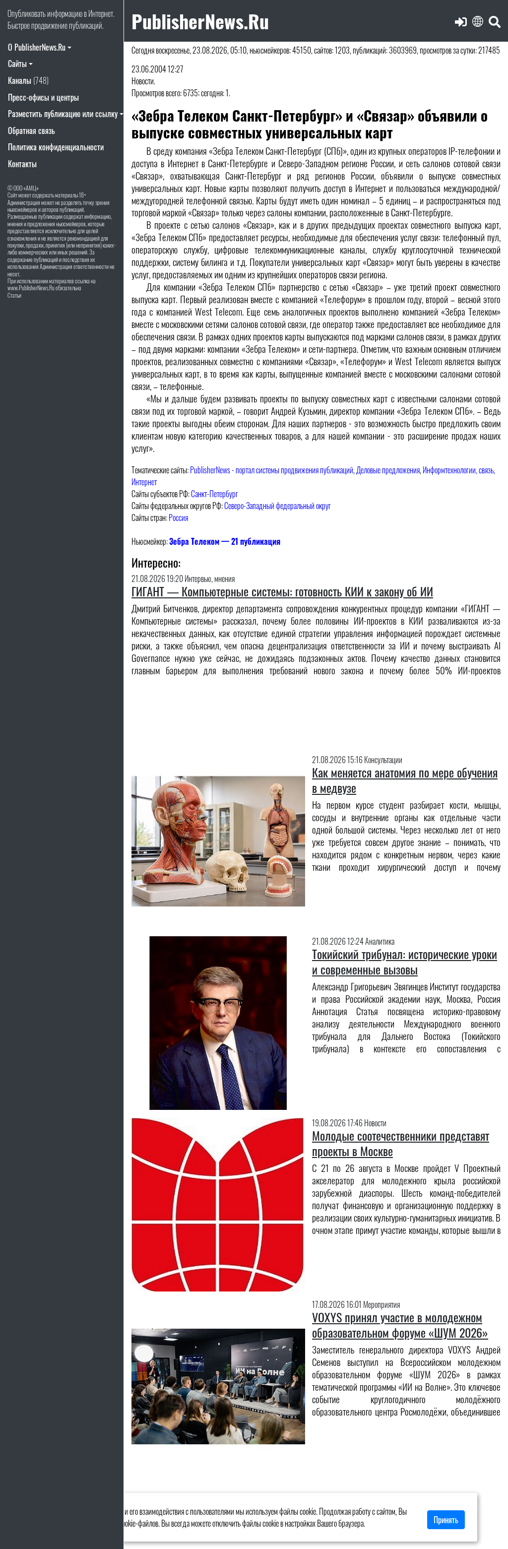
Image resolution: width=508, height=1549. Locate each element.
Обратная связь (31, 130)
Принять (446, 1520)
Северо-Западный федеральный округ (277, 506)
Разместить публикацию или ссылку (63, 114)
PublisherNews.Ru (200, 20)
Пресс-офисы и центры (43, 97)
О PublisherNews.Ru (36, 47)
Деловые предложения (388, 470)
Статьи (14, 295)
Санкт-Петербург (214, 494)
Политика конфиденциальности (56, 147)
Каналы (28, 80)
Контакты (22, 164)
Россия (178, 517)
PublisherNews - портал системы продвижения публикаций (271, 470)
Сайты (17, 63)
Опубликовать (26, 13)
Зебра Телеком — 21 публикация (224, 541)
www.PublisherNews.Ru (31, 287)
